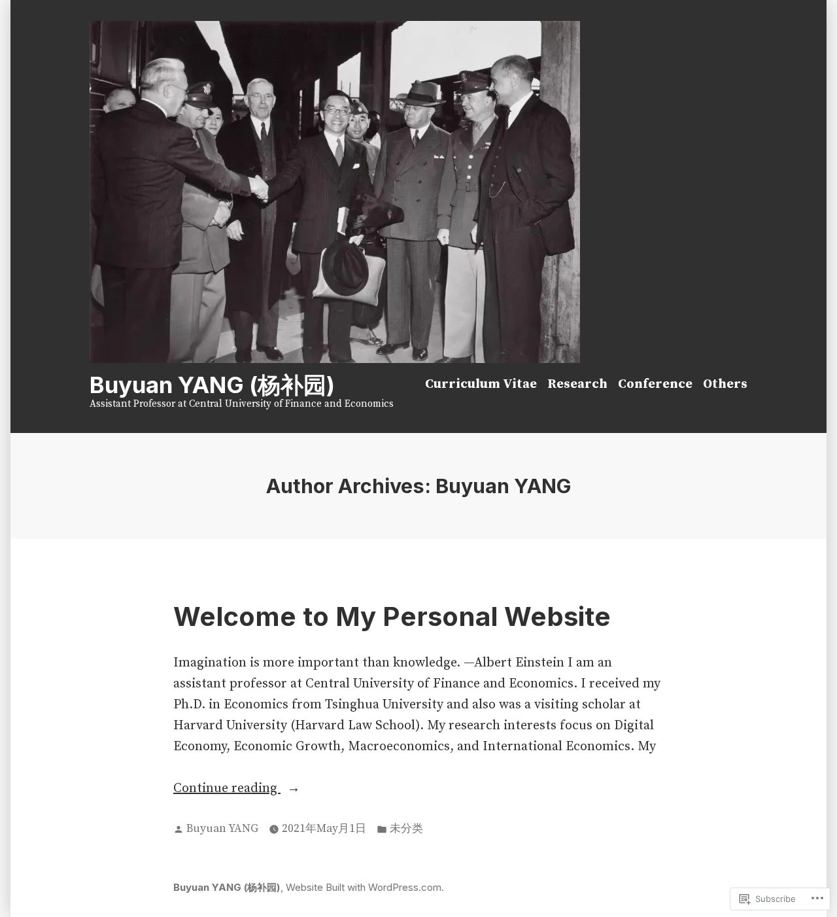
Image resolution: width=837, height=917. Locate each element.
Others (725, 384)
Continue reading (227, 789)
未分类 (406, 829)
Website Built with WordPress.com (363, 887)
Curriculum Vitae (481, 384)
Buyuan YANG (222, 829)
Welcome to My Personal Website (392, 616)
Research (577, 384)
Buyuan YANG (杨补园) (212, 384)
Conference (655, 384)
